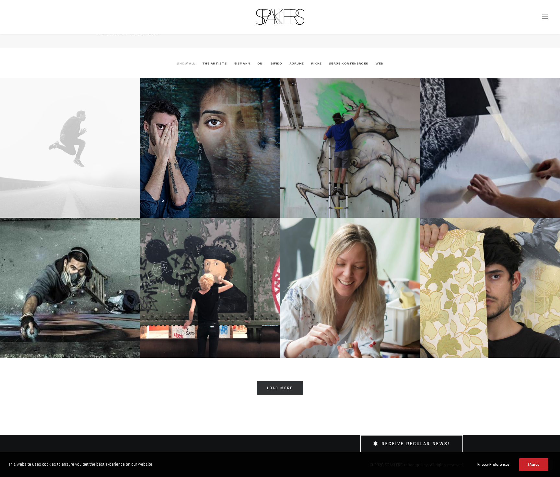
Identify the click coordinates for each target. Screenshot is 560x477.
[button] (545, 17)
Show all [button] (186, 63)
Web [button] (379, 63)
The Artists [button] (214, 63)
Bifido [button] (276, 63)
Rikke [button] (316, 63)
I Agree (534, 464)
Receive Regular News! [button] (416, 444)
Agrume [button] (296, 63)
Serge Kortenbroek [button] (348, 63)
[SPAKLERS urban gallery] (280, 17)
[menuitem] (187, 69)
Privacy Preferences (493, 464)
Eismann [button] (242, 63)
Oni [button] (260, 63)
